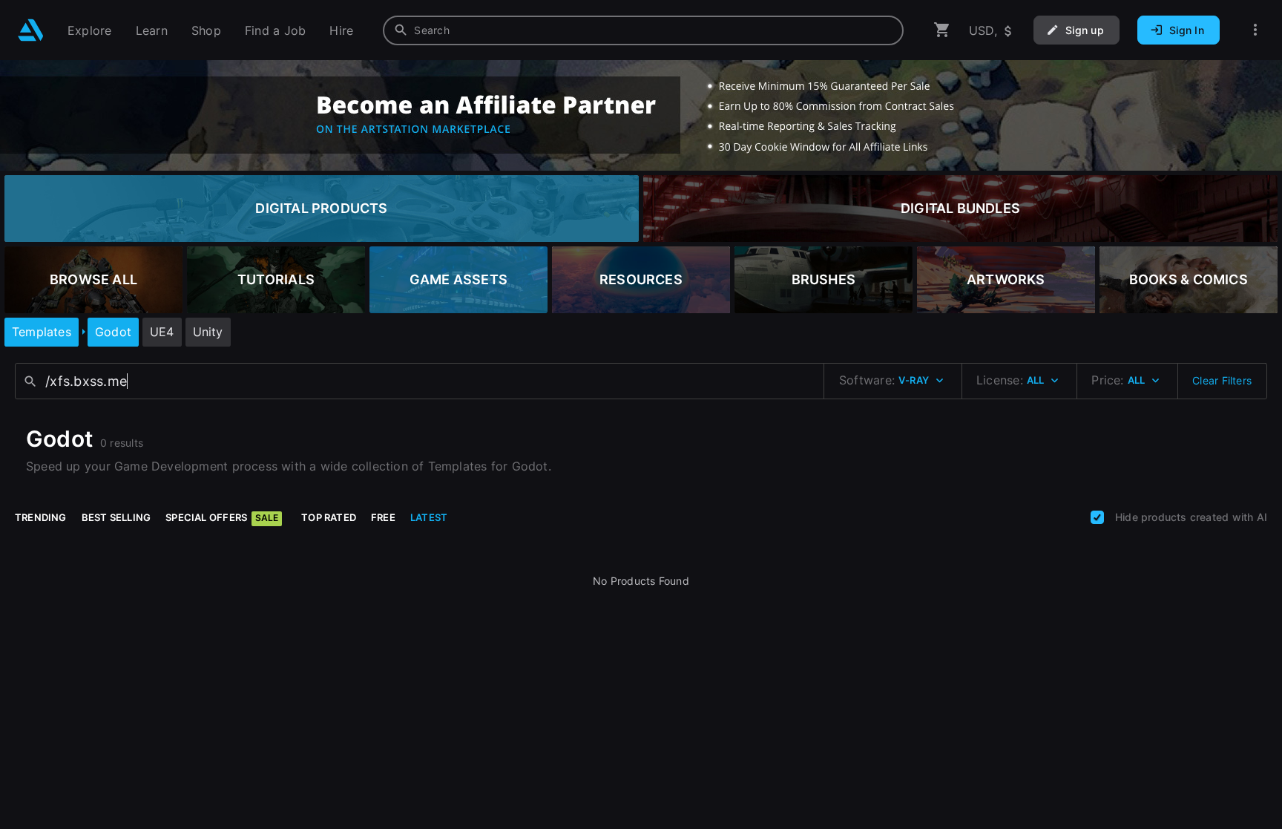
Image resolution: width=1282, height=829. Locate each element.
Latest (428, 517)
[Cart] (942, 30)
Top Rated (328, 517)
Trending (41, 517)
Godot (113, 331)
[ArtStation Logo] (31, 30)
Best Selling (116, 517)
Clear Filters (1222, 380)
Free (383, 517)
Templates (41, 331)
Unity (208, 331)
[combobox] (643, 30)
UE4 (162, 331)
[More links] (1255, 30)
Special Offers (221, 517)
